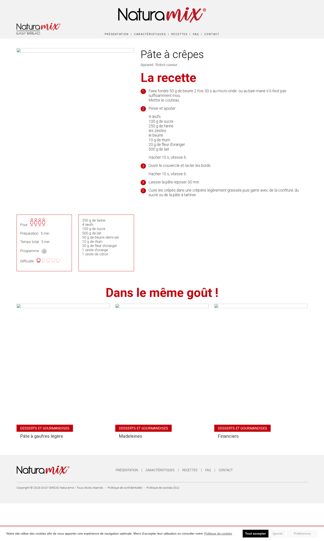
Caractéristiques (150, 34)
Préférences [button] (302, 533)
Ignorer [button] (278, 533)
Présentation (117, 34)
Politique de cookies (218, 533)
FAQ (196, 34)
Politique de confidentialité (125, 487)
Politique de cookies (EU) (162, 487)
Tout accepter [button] (255, 533)
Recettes (179, 34)
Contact (212, 34)
